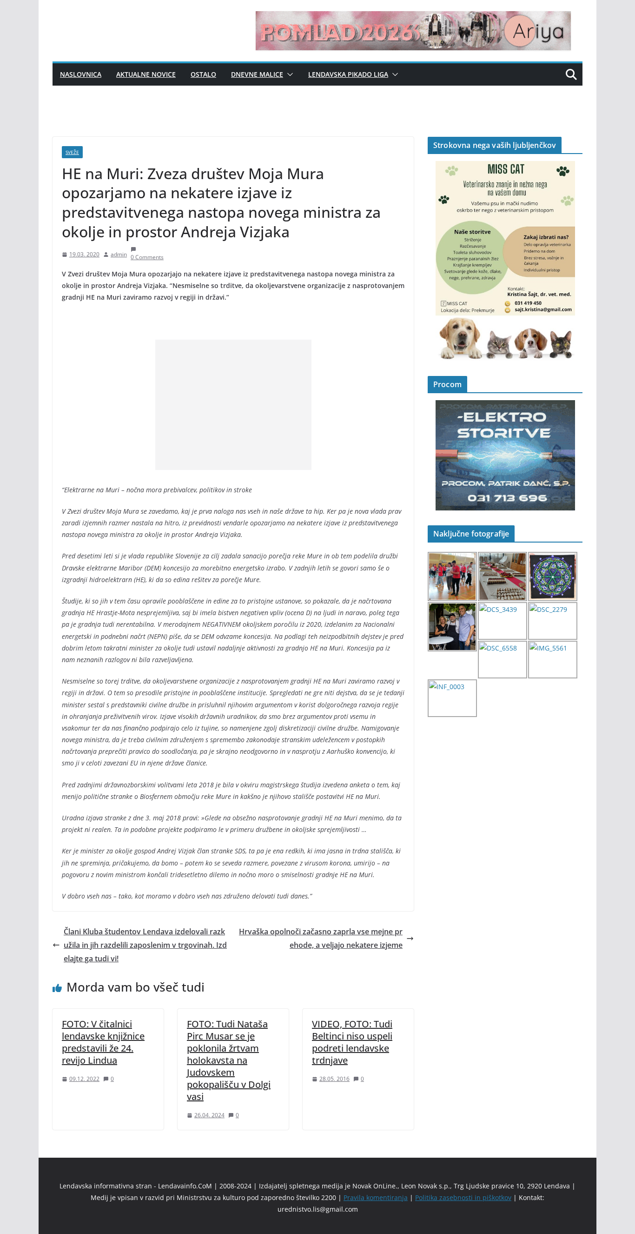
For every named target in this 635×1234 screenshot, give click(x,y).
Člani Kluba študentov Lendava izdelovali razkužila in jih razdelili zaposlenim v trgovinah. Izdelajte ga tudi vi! (145, 945)
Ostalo (203, 74)
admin (119, 254)
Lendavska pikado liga (348, 74)
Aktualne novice (146, 74)
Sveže (72, 152)
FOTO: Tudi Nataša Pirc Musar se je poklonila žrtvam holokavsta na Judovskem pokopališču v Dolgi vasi (229, 1060)
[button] (288, 74)
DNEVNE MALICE (257, 74)
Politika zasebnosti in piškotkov (463, 1197)
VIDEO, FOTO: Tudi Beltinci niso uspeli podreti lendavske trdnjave (352, 1042)
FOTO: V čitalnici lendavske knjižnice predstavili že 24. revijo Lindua (103, 1042)
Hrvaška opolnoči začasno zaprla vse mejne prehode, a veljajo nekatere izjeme (321, 938)
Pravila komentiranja (376, 1197)
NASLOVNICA (80, 74)
